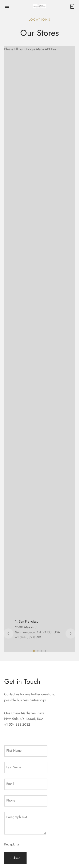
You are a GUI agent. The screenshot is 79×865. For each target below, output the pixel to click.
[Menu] (6, 6)
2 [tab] (38, 651)
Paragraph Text (16, 817)
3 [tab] (41, 651)
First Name (13, 750)
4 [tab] (45, 651)
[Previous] (8, 633)
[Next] (71, 633)
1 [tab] (34, 651)
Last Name (13, 767)
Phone (10, 800)
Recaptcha (11, 844)
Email (10, 783)
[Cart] (72, 6)
